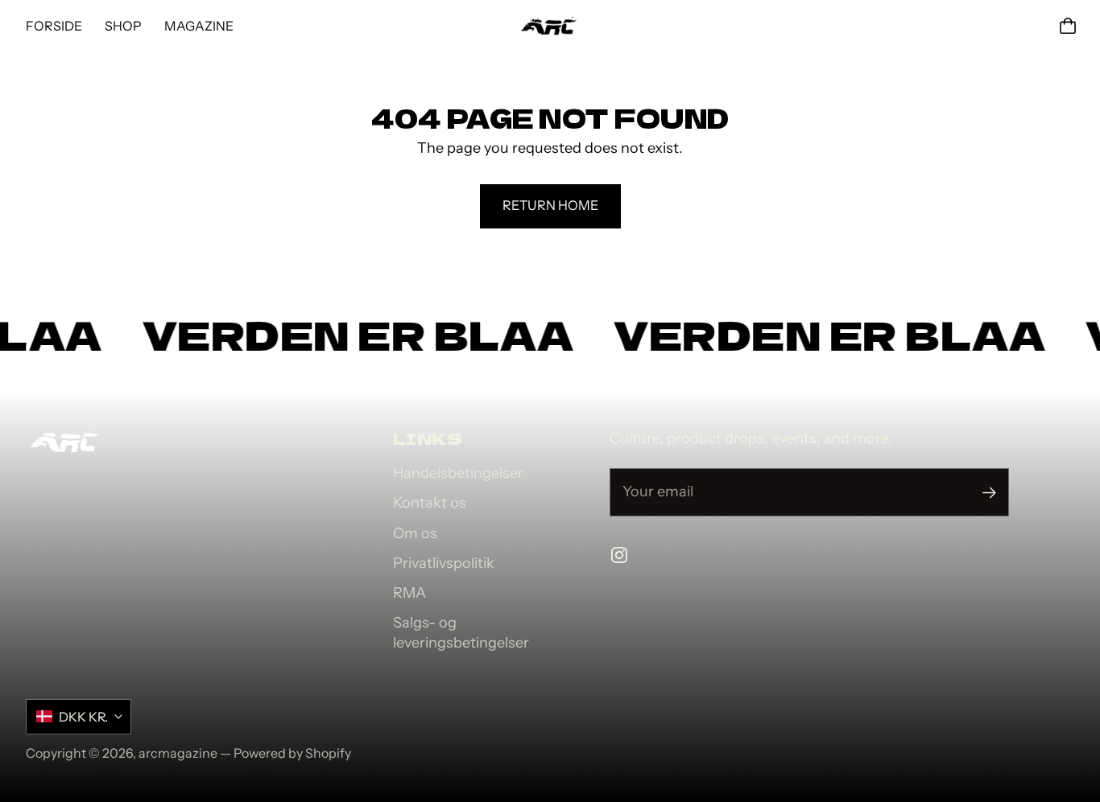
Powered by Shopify (292, 753)
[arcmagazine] (550, 25)
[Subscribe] (989, 492)
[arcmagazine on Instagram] (619, 555)
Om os (415, 533)
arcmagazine (178, 753)
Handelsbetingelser (458, 473)
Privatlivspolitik (443, 563)
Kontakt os (429, 503)
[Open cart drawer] (1068, 26)
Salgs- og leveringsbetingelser (461, 633)
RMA (409, 593)
